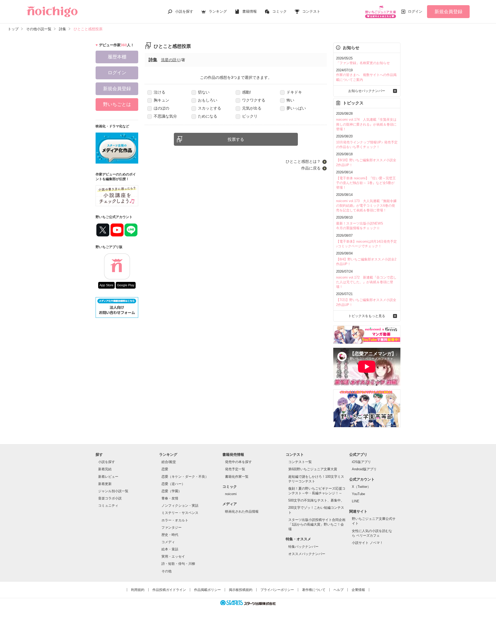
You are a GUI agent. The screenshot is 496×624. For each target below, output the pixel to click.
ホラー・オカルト (174, 520)
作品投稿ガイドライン (169, 590)
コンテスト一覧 (300, 462)
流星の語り (170, 60)
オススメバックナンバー (306, 554)
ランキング (218, 11)
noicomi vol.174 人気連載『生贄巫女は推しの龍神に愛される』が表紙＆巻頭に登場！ (366, 124)
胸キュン (161, 100)
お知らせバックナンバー (366, 91)
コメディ (168, 542)
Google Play (125, 285)
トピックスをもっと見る (366, 316)
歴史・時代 (169, 535)
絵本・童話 (169, 549)
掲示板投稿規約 (240, 590)
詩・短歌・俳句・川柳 (178, 564)
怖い (290, 100)
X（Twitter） (361, 487)
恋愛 (164, 469)
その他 (166, 571)
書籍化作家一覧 (237, 477)
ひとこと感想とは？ (303, 161)
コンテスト (311, 11)
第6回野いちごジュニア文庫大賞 (312, 469)
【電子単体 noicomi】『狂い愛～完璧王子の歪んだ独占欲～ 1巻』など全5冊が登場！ (366, 182)
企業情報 (358, 590)
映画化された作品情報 (242, 511)
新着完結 (105, 469)
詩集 (153, 59)
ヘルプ (339, 590)
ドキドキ (294, 92)
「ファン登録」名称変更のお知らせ (363, 63)
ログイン (415, 11)
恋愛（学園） (171, 491)
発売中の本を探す (238, 462)
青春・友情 (169, 498)
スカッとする (209, 108)
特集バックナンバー (303, 547)
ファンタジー (171, 527)
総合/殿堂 (168, 462)
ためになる (207, 116)
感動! (246, 92)
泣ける (159, 92)
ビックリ (250, 116)
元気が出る (251, 108)
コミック (279, 11)
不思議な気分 (165, 116)
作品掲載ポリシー (207, 590)
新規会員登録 (448, 11)
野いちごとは (117, 104)
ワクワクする (253, 100)
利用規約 (137, 590)
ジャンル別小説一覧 (113, 491)
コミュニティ (108, 505)
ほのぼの (161, 108)
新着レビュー (108, 477)
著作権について (314, 590)
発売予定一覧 (235, 469)
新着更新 (105, 484)
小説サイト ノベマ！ (367, 543)
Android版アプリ (364, 469)
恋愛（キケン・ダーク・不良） (184, 477)
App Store (106, 285)
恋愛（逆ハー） (173, 484)
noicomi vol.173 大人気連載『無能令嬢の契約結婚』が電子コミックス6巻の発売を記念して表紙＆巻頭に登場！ (366, 205)
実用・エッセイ (173, 556)
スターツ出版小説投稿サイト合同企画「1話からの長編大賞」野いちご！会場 (316, 524)
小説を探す (184, 11)
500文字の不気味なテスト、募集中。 (316, 500)
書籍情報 (249, 11)
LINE (355, 501)
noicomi (231, 494)
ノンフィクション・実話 (179, 505)
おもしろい (207, 100)
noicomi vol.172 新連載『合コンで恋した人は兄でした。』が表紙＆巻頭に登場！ (366, 282)
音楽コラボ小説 (110, 498)
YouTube (358, 494)
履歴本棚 (117, 56)
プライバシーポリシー (277, 590)
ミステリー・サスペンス (179, 513)
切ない (204, 92)
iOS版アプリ (361, 462)
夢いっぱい (296, 108)
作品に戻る (311, 168)
